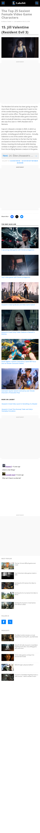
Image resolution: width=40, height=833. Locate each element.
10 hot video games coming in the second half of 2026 (24, 655)
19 (34, 161)
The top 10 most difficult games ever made (25, 564)
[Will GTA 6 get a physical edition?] (19, 667)
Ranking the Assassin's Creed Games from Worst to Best (25, 603)
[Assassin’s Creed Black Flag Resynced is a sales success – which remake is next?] (19, 677)
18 (32, 161)
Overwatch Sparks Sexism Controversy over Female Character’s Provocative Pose (18, 392)
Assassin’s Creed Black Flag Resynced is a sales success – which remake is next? (26, 675)
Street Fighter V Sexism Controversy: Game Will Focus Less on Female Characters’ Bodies (18, 362)
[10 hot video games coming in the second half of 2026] (19, 657)
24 (21, 163)
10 (19, 161)
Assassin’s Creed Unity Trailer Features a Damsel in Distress (18, 333)
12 (22, 161)
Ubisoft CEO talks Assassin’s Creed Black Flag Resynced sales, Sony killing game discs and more (26, 646)
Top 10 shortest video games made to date (26, 574)
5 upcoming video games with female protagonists (17, 250)
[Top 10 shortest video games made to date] (19, 575)
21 (37, 161)
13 (24, 161)
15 (27, 161)
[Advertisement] (20, 83)
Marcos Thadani (7, 21)
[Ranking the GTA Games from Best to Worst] (19, 585)
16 (29, 161)
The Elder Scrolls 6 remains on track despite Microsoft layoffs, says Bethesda (26, 636)
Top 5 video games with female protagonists (15, 277)
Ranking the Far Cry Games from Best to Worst (26, 593)
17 (30, 161)
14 (25, 161)
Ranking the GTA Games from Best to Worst (25, 584)
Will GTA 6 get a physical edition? (24, 665)
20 (35, 161)
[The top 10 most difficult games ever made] (19, 565)
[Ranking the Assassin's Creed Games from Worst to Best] (19, 605)
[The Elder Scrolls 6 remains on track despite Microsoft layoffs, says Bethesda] (19, 637)
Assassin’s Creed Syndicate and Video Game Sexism (18, 305)
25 (22, 163)
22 (17, 163)
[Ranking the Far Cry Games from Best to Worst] (19, 595)
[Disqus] (19, 487)
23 (19, 163)
